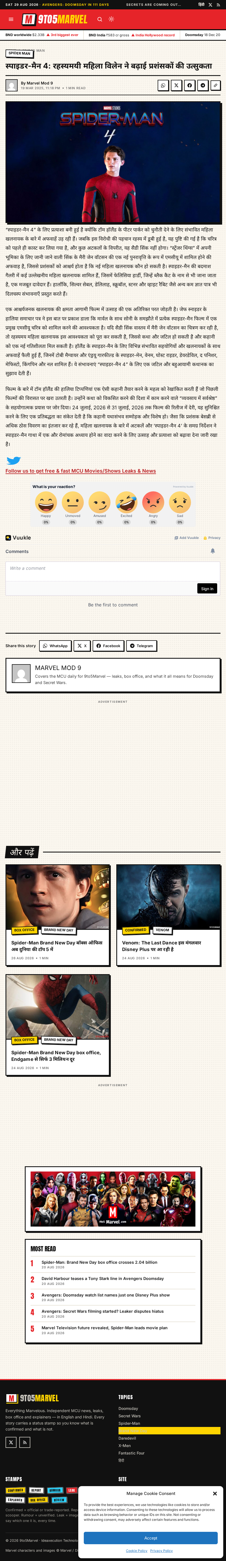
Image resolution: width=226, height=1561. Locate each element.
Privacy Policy (161, 1551)
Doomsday (128, 1408)
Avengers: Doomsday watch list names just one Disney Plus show (106, 1295)
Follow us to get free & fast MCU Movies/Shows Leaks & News (81, 471)
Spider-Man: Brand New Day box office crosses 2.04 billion (99, 1262)
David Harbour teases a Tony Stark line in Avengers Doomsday (103, 1278)
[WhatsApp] (163, 85)
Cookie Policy (136, 1551)
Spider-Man (129, 1423)
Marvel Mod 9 (40, 83)
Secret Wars (130, 1415)
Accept (150, 1538)
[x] (210, 5)
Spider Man (33, 50)
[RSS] (218, 5)
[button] (215, 1493)
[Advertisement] (113, 769)
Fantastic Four (131, 1453)
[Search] (99, 19)
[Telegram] (202, 85)
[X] (176, 85)
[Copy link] (215, 85)
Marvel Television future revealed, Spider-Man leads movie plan (105, 1327)
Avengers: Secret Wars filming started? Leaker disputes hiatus (103, 1311)
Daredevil (127, 1438)
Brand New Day (58, 930)
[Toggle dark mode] (111, 19)
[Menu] (11, 19)
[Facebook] (189, 85)
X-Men (125, 1445)
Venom (162, 930)
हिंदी (201, 4)
